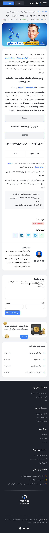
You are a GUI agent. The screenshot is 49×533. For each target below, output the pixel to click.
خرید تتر (24, 336)
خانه (43, 12)
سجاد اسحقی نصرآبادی (14, 20)
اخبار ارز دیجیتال (42, 417)
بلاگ (45, 400)
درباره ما (44, 434)
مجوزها (44, 442)
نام (42, 303)
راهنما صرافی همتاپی (40, 455)
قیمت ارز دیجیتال (41, 397)
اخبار (39, 12)
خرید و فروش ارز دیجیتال (39, 393)
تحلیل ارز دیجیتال (41, 421)
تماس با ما (43, 438)
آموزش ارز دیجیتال (41, 414)
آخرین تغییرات (42, 463)
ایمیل (7, 303)
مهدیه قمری (34, 20)
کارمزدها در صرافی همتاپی (38, 459)
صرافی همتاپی (35, 3)
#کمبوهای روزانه (38, 224)
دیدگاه (41, 286)
